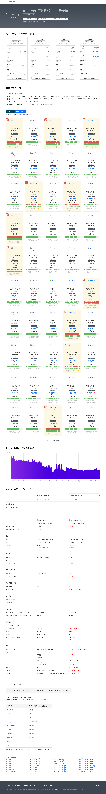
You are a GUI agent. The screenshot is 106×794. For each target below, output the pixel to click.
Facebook (10, 730)
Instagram (10, 722)
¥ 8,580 (48, 51)
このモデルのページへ (75, 499)
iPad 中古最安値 (11, 757)
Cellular (19, 41)
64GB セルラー (70, 99)
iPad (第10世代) (10, 770)
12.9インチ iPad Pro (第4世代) (87, 766)
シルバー (17, 101)
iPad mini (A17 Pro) (35, 766)
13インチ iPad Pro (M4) (85, 772)
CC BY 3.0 (57, 789)
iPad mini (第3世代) (63, 18)
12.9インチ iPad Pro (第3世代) (87, 764)
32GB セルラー (48, 99)
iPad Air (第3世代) (35, 772)
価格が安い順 (19, 111)
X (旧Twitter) (11, 726)
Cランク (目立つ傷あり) (20, 96)
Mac (50, 2)
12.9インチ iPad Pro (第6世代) (87, 770)
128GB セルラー (93, 99)
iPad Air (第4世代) (59, 758)
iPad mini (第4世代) (35, 760)
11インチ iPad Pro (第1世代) (61, 766)
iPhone (19, 2)
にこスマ (49, 104)
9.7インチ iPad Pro (59, 762)
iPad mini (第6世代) (42, 18)
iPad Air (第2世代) (35, 770)
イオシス (28, 104)
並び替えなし (10, 111)
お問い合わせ (53, 786)
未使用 (72, 96)
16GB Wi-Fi (16, 99)
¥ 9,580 (96, 47)
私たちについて (10, 786)
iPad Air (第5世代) (59, 760)
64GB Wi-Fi (59, 99)
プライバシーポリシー (43, 786)
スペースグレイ (34, 101)
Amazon (9, 737)
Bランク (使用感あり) (35, 96)
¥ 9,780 (72, 51)
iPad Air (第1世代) (35, 768)
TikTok (9, 734)
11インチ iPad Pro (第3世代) (61, 770)
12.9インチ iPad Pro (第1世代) (87, 760)
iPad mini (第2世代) (11, 772)
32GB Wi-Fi (38, 99)
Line (8, 718)
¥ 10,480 (96, 51)
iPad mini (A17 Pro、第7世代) (30, 18)
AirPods (44, 2)
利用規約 (17, 786)
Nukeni (10, 2)
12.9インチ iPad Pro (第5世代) (87, 768)
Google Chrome (12, 710)
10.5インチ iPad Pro (59, 764)
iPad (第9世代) (9, 768)
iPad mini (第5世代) (53, 18)
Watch (38, 2)
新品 (78, 96)
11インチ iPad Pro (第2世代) (61, 768)
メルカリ (9, 741)
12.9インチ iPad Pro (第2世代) (87, 762)
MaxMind (80, 789)
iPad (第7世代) (9, 764)
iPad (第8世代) (9, 766)
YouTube (10, 714)
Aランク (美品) (49, 96)
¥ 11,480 (96, 56)
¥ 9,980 (72, 47)
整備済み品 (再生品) (62, 96)
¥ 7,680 (23, 51)
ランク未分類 (86, 96)
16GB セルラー (27, 99)
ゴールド (24, 101)
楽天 (8, 745)
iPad (25, 2)
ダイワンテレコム (39, 104)
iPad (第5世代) (9, 760)
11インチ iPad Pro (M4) (85, 758)
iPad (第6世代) (9, 762)
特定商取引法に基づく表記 (28, 786)
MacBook (31, 2)
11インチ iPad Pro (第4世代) (61, 772)
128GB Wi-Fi (81, 99)
